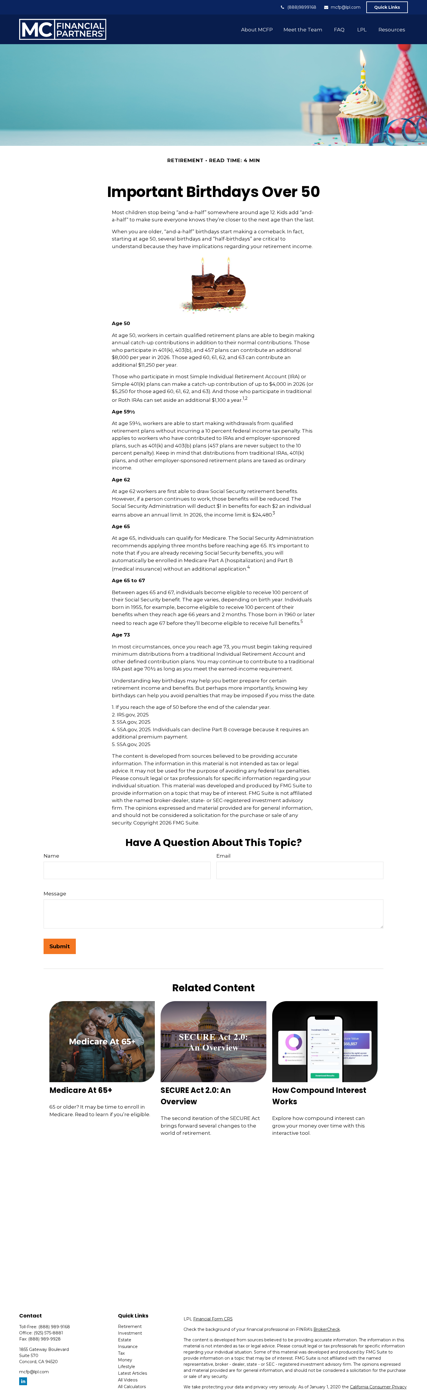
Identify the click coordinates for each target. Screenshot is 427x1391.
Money (125, 1360)
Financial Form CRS (213, 1319)
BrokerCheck (326, 1329)
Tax (121, 1353)
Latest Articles (132, 1373)
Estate (124, 1339)
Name (51, 856)
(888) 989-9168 (54, 1326)
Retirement (130, 1326)
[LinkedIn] (23, 1381)
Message (55, 894)
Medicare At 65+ (80, 1090)
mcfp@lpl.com (345, 7)
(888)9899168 (301, 7)
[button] (257, 29)
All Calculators (132, 1386)
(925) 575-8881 (48, 1333)
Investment (130, 1333)
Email (223, 856)
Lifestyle (126, 1366)
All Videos (127, 1380)
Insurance (128, 1346)
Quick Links (387, 7)
